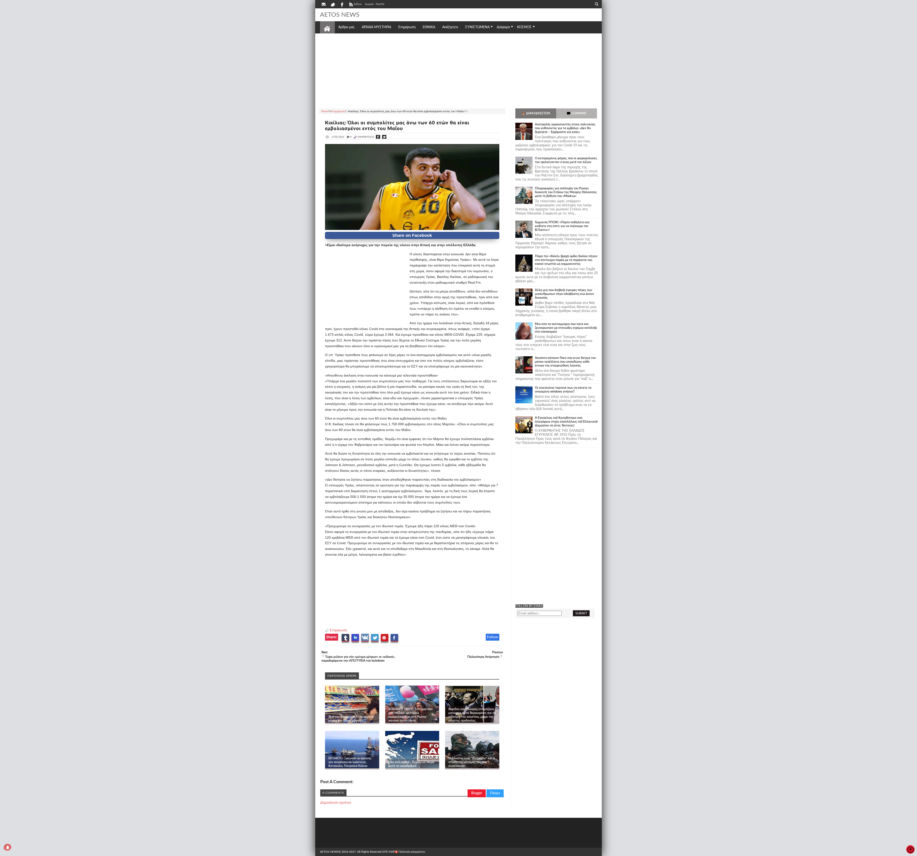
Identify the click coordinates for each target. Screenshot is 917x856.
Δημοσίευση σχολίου (335, 802)
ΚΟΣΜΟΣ (524, 27)
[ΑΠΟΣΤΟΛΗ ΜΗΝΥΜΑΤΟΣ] (324, 4)
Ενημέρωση (338, 630)
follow (358, 4)
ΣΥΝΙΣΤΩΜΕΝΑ (477, 27)
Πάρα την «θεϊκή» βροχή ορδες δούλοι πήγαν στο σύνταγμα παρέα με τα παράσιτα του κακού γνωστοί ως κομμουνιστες (566, 260)
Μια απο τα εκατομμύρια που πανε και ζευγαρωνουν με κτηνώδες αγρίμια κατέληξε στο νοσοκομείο (566, 328)
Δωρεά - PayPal (374, 4)
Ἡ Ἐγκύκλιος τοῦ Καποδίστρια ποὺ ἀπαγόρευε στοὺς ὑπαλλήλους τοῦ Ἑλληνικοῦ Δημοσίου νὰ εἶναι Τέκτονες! (566, 421)
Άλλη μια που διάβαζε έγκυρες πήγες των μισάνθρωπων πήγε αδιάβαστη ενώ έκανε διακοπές (564, 294)
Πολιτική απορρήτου (412, 851)
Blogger (476, 793)
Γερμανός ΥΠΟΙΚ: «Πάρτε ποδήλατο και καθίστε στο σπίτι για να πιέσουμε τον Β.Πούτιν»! (562, 226)
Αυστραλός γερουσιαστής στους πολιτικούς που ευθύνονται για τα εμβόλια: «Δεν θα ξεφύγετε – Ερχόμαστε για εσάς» (565, 128)
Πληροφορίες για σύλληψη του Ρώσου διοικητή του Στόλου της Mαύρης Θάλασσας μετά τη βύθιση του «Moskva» (566, 192)
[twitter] (332, 4)
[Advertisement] (458, 70)
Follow (492, 637)
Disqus (495, 793)
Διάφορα (503, 27)
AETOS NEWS (339, 15)
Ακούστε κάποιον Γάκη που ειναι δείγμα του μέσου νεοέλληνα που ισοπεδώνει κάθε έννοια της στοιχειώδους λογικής (565, 361)
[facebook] (341, 4)
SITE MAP (388, 851)
